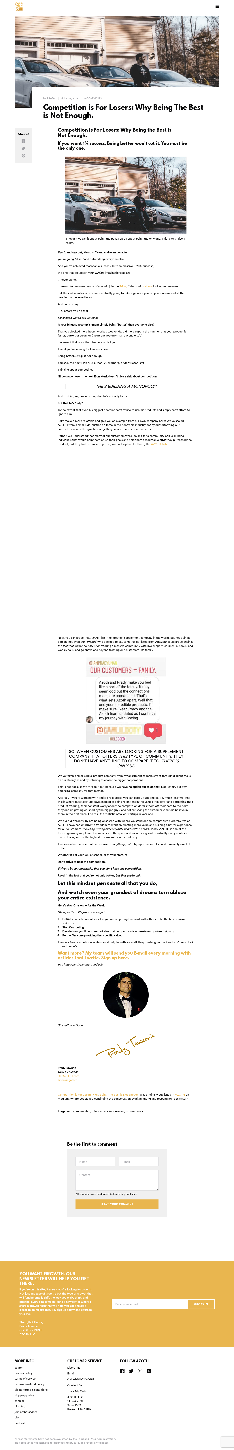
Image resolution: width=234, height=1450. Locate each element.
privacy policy (23, 1373)
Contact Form (76, 1385)
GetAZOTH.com (68, 1076)
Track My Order (77, 1391)
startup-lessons (114, 1111)
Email (70, 1373)
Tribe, (123, 286)
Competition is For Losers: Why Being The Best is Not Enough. (98, 1094)
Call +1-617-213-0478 (80, 1379)
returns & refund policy (29, 1384)
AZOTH (180, 1094)
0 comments (93, 98)
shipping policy (24, 1395)
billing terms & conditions (31, 1389)
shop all (19, 1401)
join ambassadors (26, 1412)
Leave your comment (117, 1204)
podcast (20, 1423)
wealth (141, 1111)
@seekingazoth (67, 1080)
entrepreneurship (78, 1111)
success (131, 1111)
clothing (20, 1406)
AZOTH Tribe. (160, 444)
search (19, 1367)
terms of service (25, 1378)
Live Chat (73, 1367)
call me (147, 286)
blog (17, 1417)
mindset (97, 1111)
